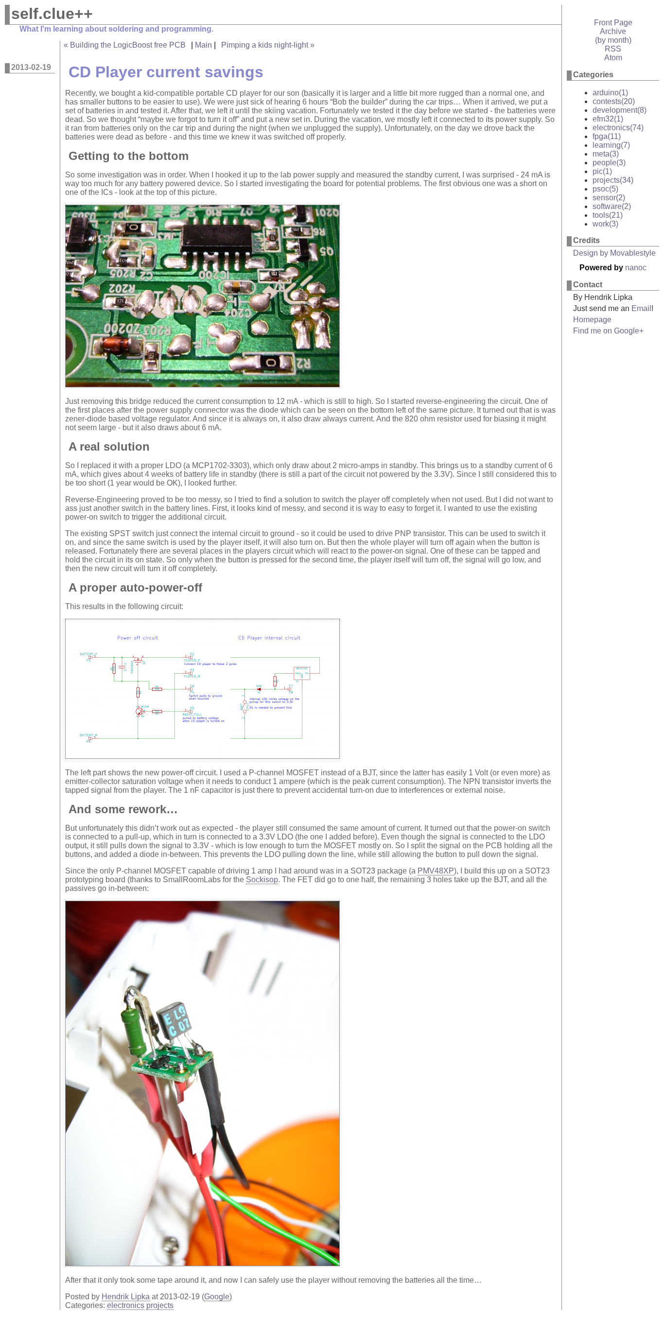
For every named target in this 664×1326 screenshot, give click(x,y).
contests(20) (614, 101)
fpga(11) (607, 136)
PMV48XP (436, 871)
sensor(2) (609, 197)
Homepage (592, 319)
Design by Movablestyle (614, 253)
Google (216, 1296)
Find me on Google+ (608, 331)
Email (641, 308)
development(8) (620, 110)
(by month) (613, 40)
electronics (125, 1305)
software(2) (612, 206)
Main (203, 45)
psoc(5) (605, 189)
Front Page (613, 22)
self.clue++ (52, 13)
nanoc (636, 267)
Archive (613, 31)
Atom (613, 57)
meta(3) (606, 154)
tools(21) (608, 215)
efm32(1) (608, 119)
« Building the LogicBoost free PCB (125, 45)
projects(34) (613, 180)
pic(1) (602, 171)
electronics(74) (618, 127)
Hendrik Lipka (126, 1296)
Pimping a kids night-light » (268, 45)
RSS (613, 49)
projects (160, 1305)
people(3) (609, 162)
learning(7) (611, 145)
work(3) (605, 224)
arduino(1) (610, 92)
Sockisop (262, 879)
